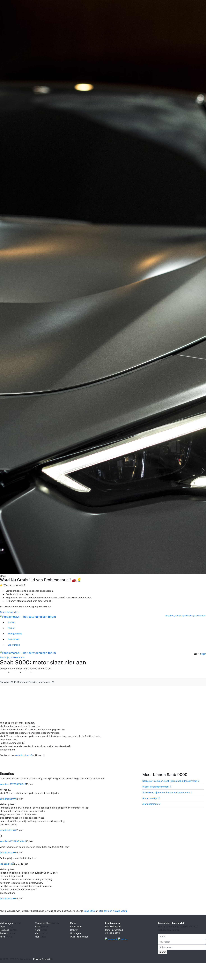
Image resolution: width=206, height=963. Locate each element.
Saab (26, 672)
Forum (11, 628)
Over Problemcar (79, 936)
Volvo (38, 933)
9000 (36, 672)
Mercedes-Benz (43, 923)
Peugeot (5, 930)
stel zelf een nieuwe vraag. (113, 910)
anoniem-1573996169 (13, 784)
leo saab (6, 863)
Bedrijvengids (15, 633)
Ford (2, 936)
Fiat (37, 936)
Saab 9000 (89, 910)
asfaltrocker (8, 798)
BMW (38, 926)
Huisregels (75, 933)
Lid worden (14, 644)
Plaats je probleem (196, 615)
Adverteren (76, 926)
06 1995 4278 (112, 933)
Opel (3, 926)
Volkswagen (6, 923)
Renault (4, 933)
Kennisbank (14, 639)
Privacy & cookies (42, 959)
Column (74, 930)
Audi (37, 930)
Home (11, 622)
